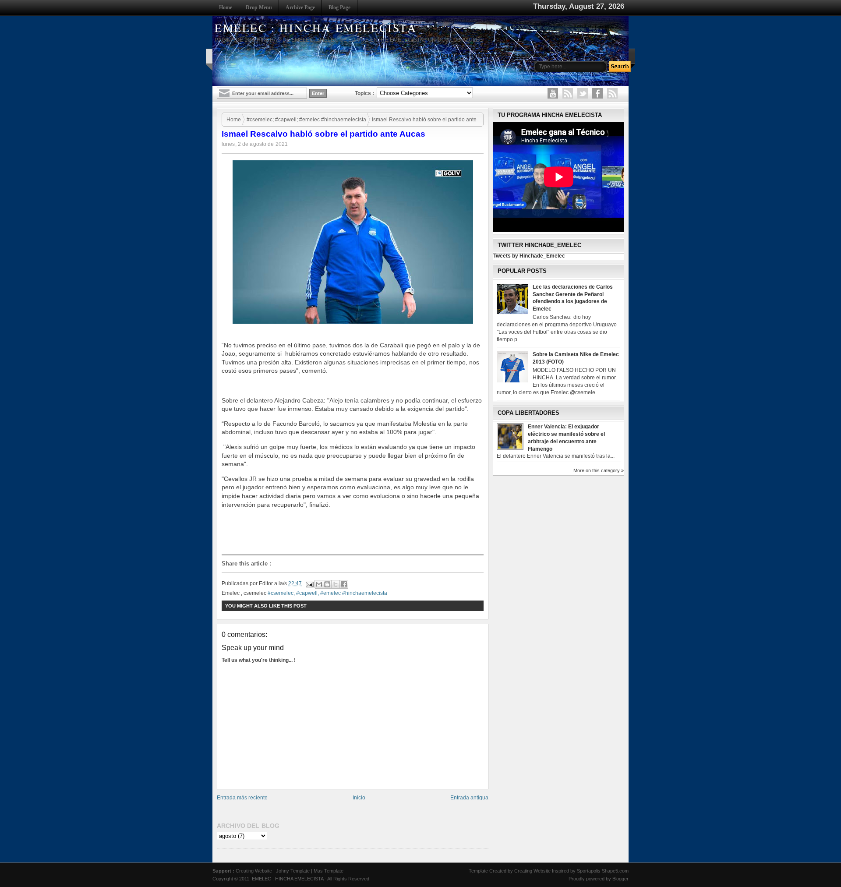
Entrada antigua (469, 798)
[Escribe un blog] (327, 584)
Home (225, 7)
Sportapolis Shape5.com (603, 870)
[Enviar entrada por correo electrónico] (309, 583)
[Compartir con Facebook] (343, 584)
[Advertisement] (354, 532)
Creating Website (254, 870)
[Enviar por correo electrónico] (318, 584)
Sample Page (530, 56)
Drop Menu (259, 7)
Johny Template (293, 870)
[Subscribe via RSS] (612, 93)
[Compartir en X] (335, 584)
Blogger (620, 878)
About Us (448, 56)
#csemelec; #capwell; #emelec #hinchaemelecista (306, 120)
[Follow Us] (582, 93)
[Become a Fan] (597, 93)
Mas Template (328, 870)
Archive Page (300, 7)
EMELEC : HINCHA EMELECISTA (316, 27)
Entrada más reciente (242, 798)
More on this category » (598, 470)
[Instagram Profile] (567, 93)
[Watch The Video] (553, 93)
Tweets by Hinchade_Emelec (529, 256)
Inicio (359, 798)
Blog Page (339, 7)
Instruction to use (487, 56)
